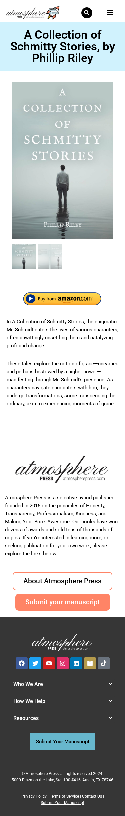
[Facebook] (22, 663)
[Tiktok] (104, 663)
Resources (26, 718)
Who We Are (28, 684)
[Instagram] (63, 663)
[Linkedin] (76, 663)
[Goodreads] (90, 663)
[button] (86, 12)
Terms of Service (64, 796)
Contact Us (92, 796)
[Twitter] (35, 663)
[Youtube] (49, 663)
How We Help (29, 701)
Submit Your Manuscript (62, 802)
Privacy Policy (34, 796)
